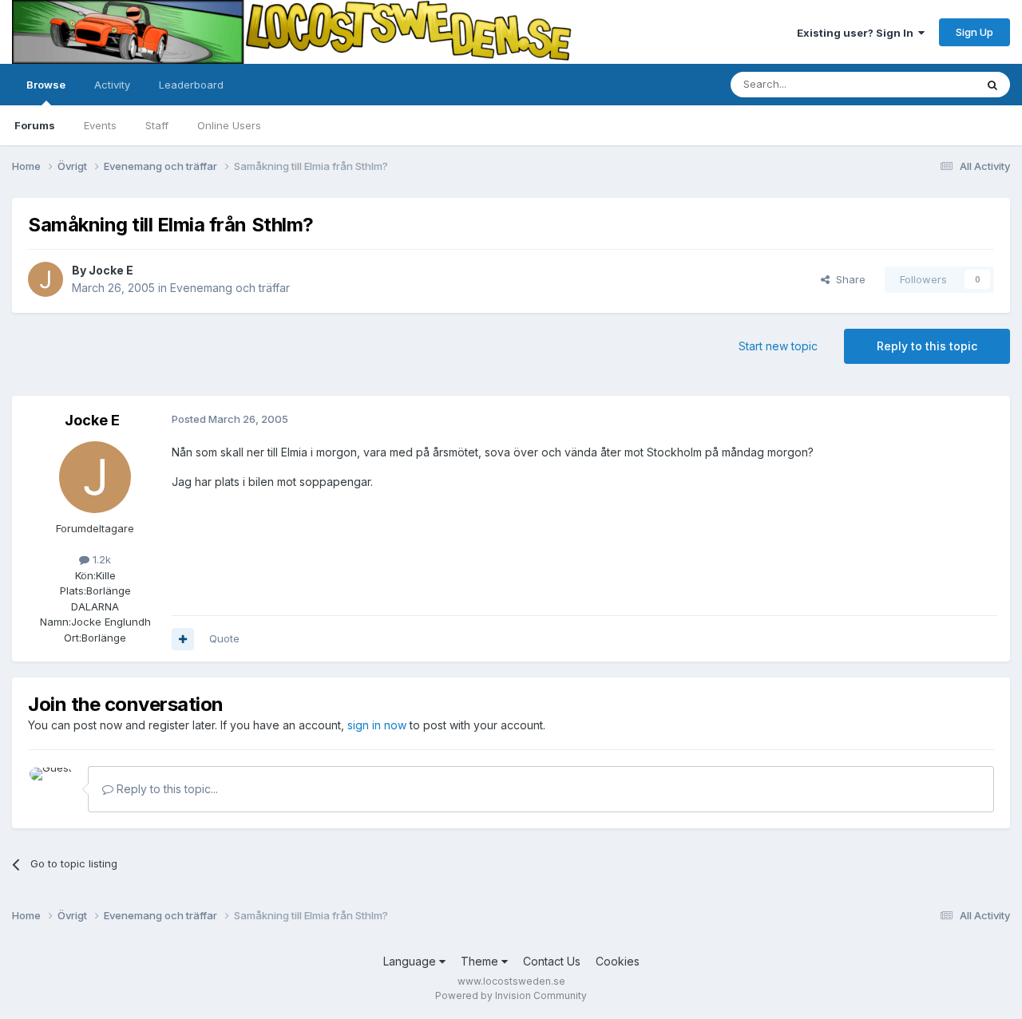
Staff (156, 125)
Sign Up (974, 32)
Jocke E (111, 270)
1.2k (100, 559)
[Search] (992, 84)
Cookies (618, 961)
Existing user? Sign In (857, 32)
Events (100, 125)
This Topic (928, 84)
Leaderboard (191, 84)
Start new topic (778, 346)
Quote (224, 638)
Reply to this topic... (165, 789)
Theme (481, 961)
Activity (112, 84)
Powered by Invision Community (511, 995)
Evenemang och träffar (230, 287)
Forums (34, 125)
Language (411, 961)
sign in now (376, 725)
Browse (45, 84)
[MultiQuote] (183, 639)
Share (848, 279)
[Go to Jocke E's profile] (45, 279)
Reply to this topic (927, 346)
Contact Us (551, 961)
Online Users (229, 125)
